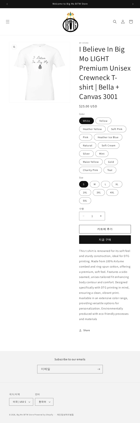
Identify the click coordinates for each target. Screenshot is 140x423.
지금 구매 (105, 239)
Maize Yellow (91, 161)
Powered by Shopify (43, 414)
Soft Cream (109, 145)
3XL (99, 192)
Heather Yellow (92, 129)
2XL (85, 192)
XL (117, 184)
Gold (111, 161)
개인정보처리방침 (65, 414)
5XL (85, 200)
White (86, 120)
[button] (8, 22)
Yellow (103, 120)
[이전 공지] (7, 4)
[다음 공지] (133, 4)
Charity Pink (90, 170)
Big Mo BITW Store (25, 414)
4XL (112, 192)
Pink (85, 137)
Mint (102, 153)
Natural (87, 145)
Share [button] (86, 330)
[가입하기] (99, 369)
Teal (109, 170)
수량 (81, 208)
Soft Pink (116, 129)
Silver (86, 153)
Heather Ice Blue (108, 137)
